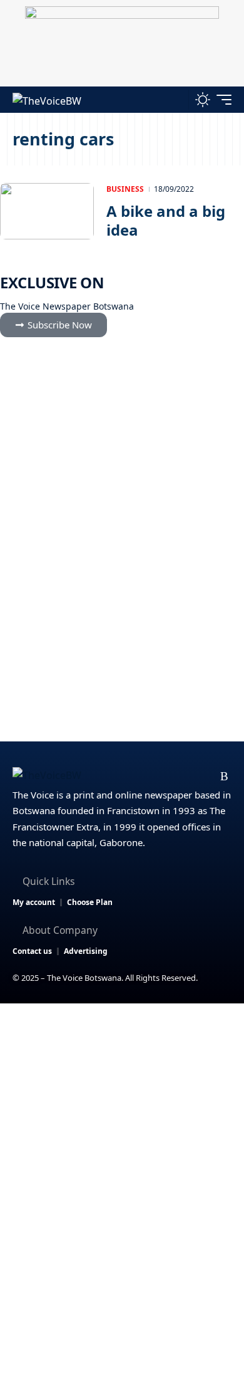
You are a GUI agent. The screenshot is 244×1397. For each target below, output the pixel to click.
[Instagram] (185, 777)
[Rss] (224, 777)
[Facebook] (125, 777)
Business (125, 189)
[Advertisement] (122, 1132)
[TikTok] (205, 777)
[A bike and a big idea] (47, 211)
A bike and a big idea (165, 220)
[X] (145, 777)
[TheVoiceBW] (47, 100)
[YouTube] (165, 777)
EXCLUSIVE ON (52, 282)
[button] (176, 100)
